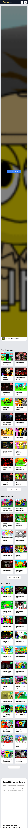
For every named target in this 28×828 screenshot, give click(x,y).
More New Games (14, 767)
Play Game (15, 171)
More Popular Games (14, 577)
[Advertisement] (14, 807)
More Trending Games (14, 489)
